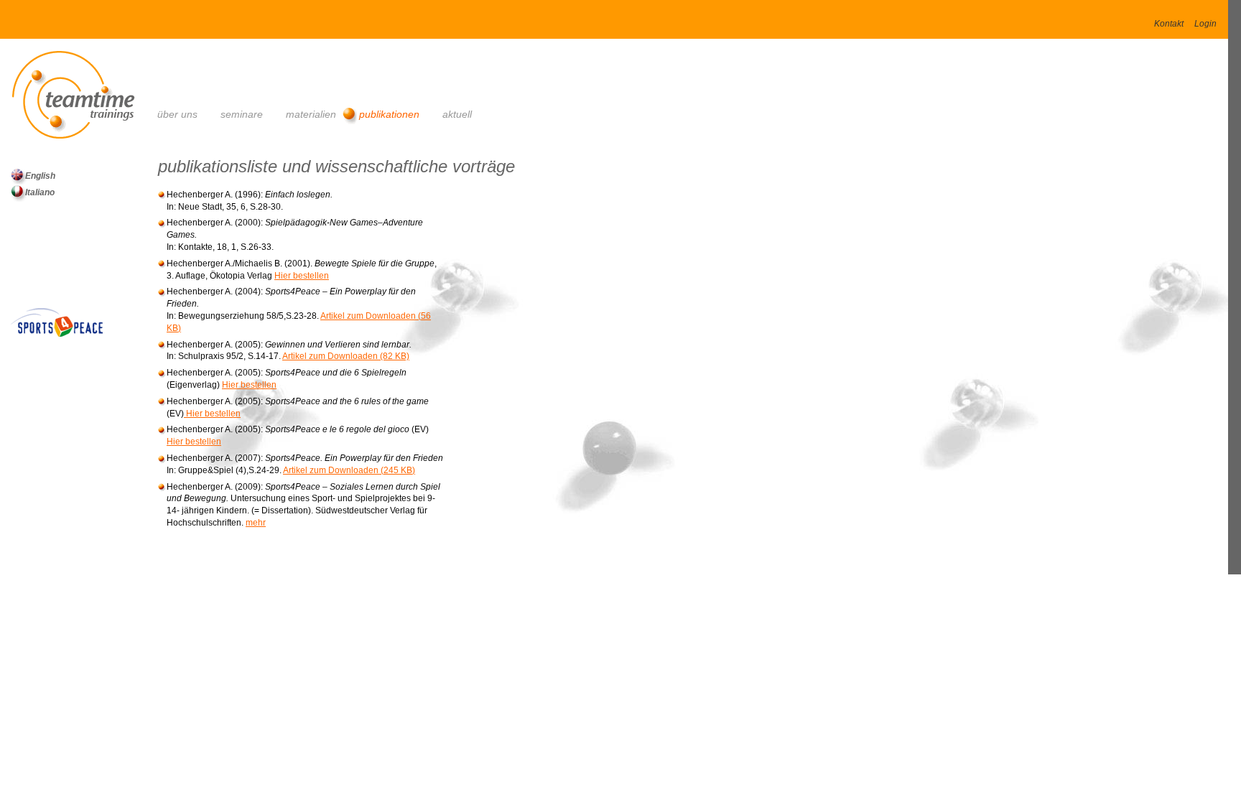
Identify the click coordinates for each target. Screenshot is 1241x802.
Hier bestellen (301, 276)
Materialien (311, 114)
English (40, 176)
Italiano (40, 192)
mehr (256, 523)
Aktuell (457, 114)
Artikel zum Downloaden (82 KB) (345, 356)
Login (1205, 24)
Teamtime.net (84, 89)
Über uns (177, 114)
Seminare (241, 114)
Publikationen (389, 114)
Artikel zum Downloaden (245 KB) (349, 470)
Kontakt (1169, 24)
